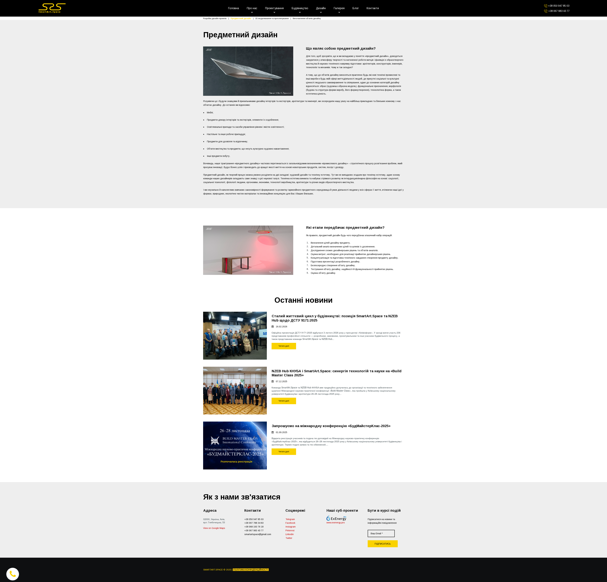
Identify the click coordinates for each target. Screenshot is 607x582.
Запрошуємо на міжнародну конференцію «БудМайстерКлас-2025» (331, 426)
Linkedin (289, 534)
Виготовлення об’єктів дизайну (307, 18)
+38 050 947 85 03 (254, 519)
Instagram (290, 526)
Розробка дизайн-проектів (215, 18)
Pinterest (289, 530)
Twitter (288, 538)
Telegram (290, 519)
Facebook (290, 523)
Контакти (373, 8)
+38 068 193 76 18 (254, 526)
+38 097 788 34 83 (254, 523)
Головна (233, 8)
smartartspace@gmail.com (257, 534)
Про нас (252, 8)
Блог (356, 8)
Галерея (339, 8)
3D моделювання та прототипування (272, 18)
